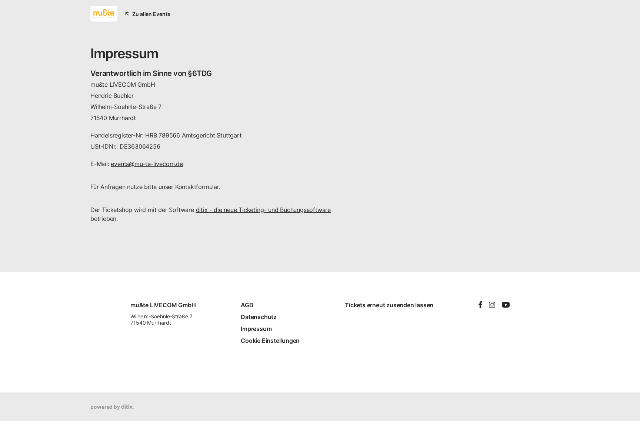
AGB (247, 305)
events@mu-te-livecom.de (147, 164)
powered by (105, 407)
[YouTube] (506, 305)
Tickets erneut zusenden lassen (389, 305)
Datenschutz (259, 317)
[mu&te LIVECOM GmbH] (103, 13)
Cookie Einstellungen (270, 340)
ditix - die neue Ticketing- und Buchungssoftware (263, 209)
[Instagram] (492, 305)
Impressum (256, 328)
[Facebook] (480, 305)
